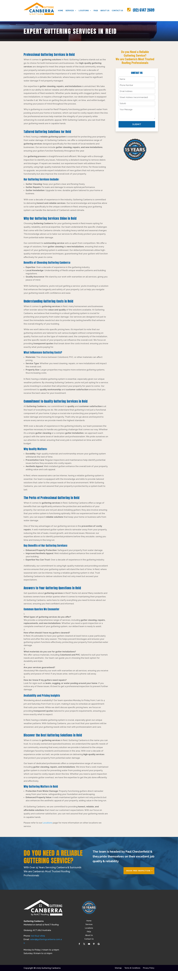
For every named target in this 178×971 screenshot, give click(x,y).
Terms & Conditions (132, 968)
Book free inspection (138, 870)
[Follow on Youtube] (89, 944)
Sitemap (118, 968)
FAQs (96, 11)
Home (60, 11)
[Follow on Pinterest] (94, 944)
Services (70, 11)
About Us (104, 11)
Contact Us (117, 11)
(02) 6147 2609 (143, 10)
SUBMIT (136, 124)
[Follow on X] (84, 944)
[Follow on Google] (99, 944)
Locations (84, 11)
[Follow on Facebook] (79, 944)
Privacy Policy (148, 968)
